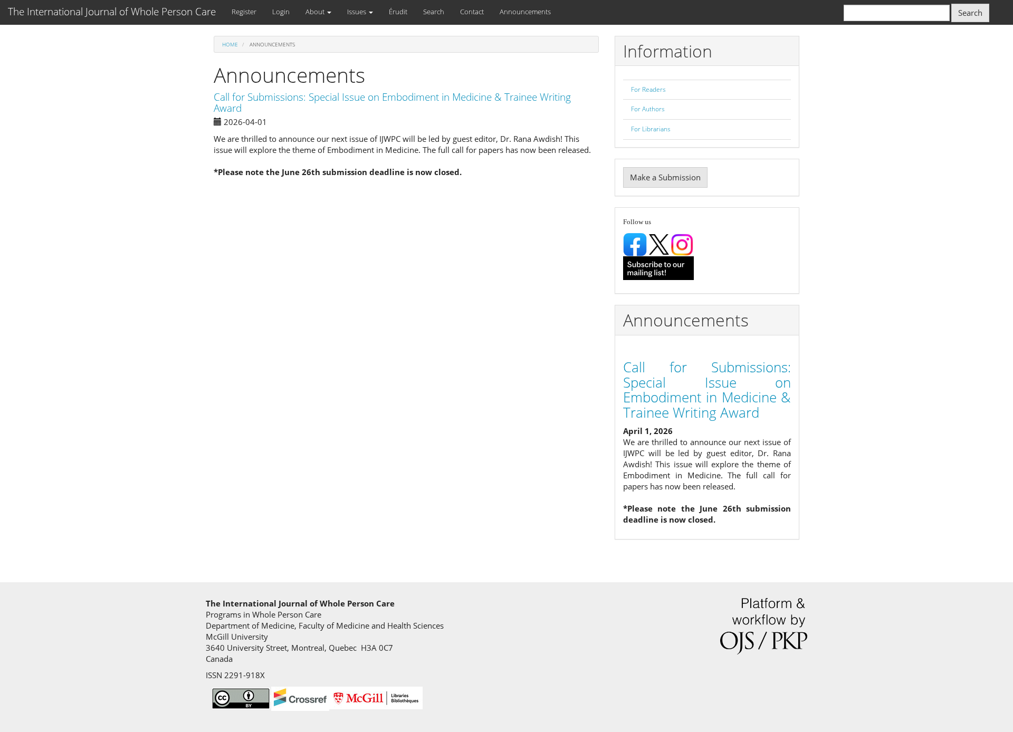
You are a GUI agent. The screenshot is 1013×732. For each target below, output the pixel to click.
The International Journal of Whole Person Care (112, 11)
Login (281, 11)
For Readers (648, 89)
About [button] (315, 11)
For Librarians (651, 128)
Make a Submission (665, 177)
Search (433, 11)
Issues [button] (357, 11)
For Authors (648, 108)
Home (230, 44)
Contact (472, 11)
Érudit (398, 11)
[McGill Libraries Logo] (376, 696)
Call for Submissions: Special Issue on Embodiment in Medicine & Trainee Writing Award (392, 102)
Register (244, 11)
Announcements (525, 11)
